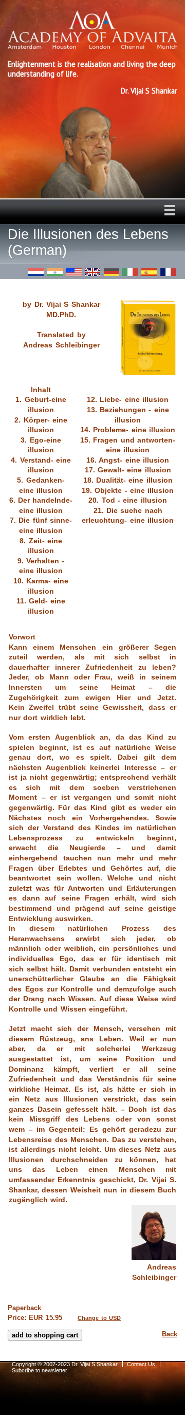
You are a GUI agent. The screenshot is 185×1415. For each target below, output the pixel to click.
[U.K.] (92, 272)
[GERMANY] (111, 272)
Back (169, 1334)
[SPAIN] (149, 272)
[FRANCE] (168, 272)
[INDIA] (55, 272)
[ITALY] (130, 272)
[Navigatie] (169, 210)
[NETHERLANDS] (36, 272)
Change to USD (99, 1318)
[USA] (74, 272)
